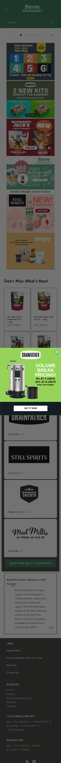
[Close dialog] (57, 351)
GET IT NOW (30, 408)
